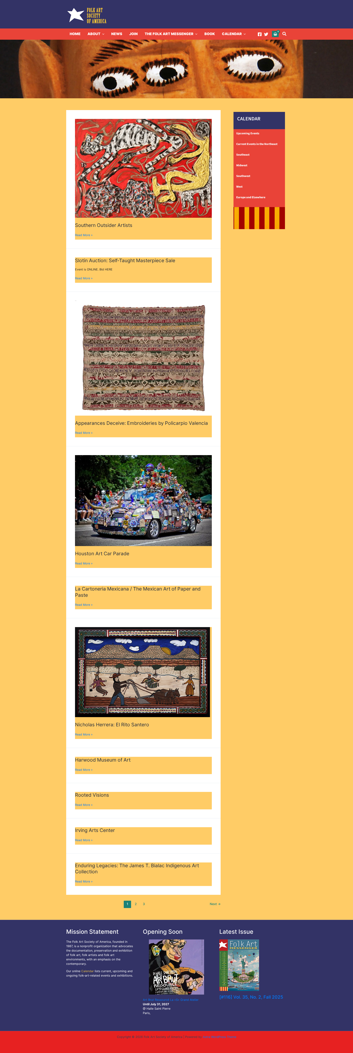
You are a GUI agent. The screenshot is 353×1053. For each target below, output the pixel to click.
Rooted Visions (92, 795)
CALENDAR (232, 34)
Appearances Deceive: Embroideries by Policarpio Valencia (141, 423)
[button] (102, 34)
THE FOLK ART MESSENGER (169, 34)
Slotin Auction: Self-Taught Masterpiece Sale (125, 260)
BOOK (209, 34)
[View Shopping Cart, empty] (275, 34)
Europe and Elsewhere (250, 197)
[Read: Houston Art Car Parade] (143, 457)
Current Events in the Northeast (256, 144)
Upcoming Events (247, 133)
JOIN (133, 34)
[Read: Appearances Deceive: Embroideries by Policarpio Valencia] (143, 303)
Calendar (87, 971)
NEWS (116, 34)
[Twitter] (266, 34)
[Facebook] (260, 34)
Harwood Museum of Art (103, 760)
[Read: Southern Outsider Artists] (143, 121)
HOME (75, 34)
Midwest (241, 165)
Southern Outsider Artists (103, 225)
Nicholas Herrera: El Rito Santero (112, 724)
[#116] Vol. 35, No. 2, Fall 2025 (251, 997)
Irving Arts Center (95, 830)
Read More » (84, 235)
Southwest (243, 176)
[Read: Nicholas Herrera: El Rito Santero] (142, 629)
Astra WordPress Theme (219, 1037)
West (239, 187)
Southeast (242, 155)
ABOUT (94, 34)
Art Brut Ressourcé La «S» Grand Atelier (171, 1000)
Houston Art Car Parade (102, 553)
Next (215, 904)
